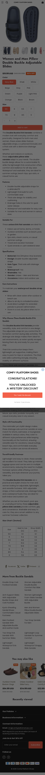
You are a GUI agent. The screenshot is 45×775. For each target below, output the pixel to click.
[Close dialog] (43, 369)
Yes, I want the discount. (22, 395)
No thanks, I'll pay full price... (22, 402)
